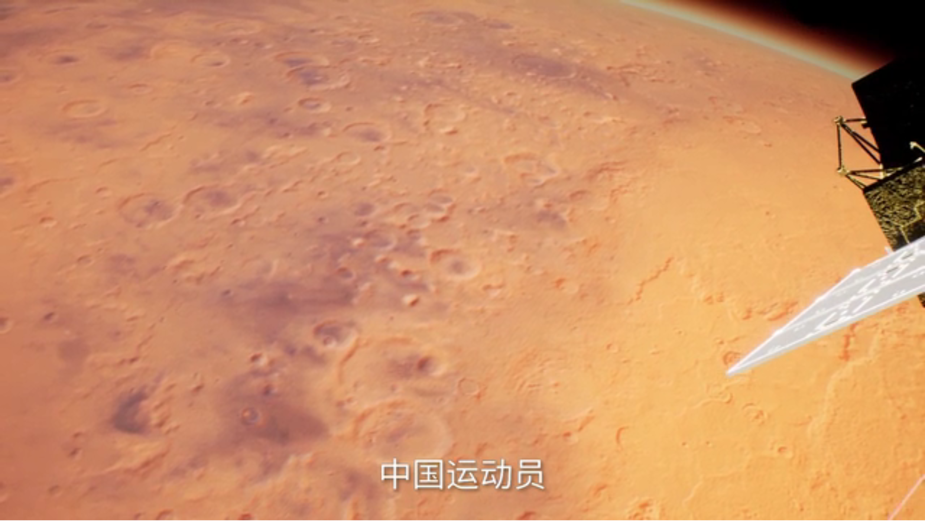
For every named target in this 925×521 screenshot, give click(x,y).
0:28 (12, 516)
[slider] (908, 516)
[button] (3, 516)
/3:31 (18, 516)
